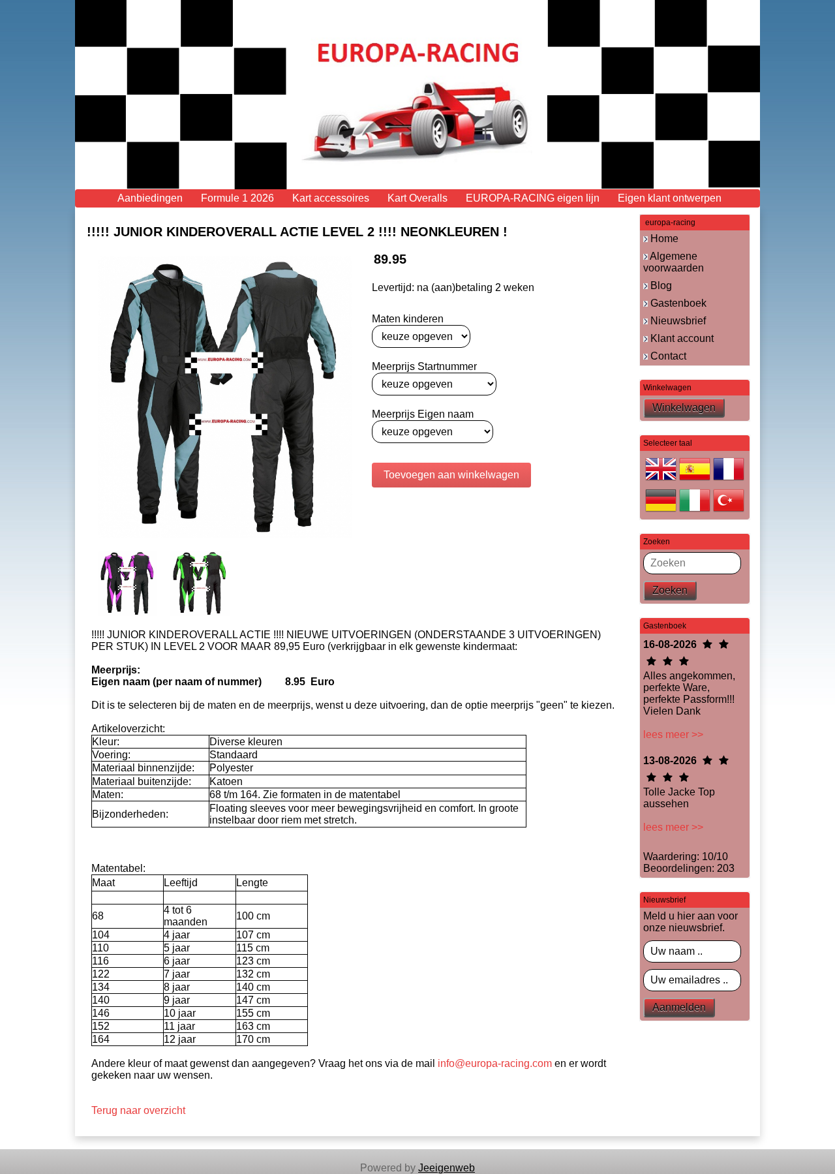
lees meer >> (673, 734)
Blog (660, 285)
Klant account (681, 338)
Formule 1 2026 (237, 198)
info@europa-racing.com (495, 1063)
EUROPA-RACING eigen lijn (533, 198)
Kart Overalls (417, 198)
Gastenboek (677, 303)
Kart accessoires (330, 198)
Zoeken (670, 590)
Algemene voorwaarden (673, 262)
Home (663, 238)
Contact (667, 356)
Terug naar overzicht (138, 1110)
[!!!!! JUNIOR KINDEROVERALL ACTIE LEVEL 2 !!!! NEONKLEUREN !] (225, 396)
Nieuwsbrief (677, 320)
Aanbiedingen (150, 198)
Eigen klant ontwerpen (669, 198)
